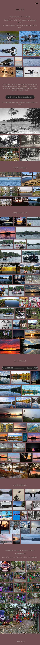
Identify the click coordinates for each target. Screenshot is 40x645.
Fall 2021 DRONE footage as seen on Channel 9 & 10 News (20, 368)
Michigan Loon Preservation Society (20, 97)
